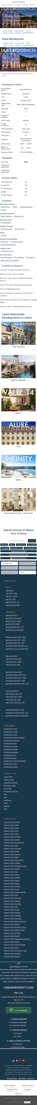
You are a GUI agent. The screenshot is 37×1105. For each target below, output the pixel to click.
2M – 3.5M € (32, 545)
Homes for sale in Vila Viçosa (12, 898)
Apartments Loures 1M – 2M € (15, 710)
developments (9, 725)
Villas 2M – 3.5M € (11, 596)
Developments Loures (10, 746)
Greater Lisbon (26, 100)
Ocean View (7, 788)
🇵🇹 (20, 1060)
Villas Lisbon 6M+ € (12, 656)
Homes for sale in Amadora (12, 901)
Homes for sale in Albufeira (12, 956)
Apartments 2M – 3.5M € (13, 621)
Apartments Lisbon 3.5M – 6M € (16, 637)
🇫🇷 (17, 1060)
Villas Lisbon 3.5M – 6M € (14, 659)
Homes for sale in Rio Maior (12, 933)
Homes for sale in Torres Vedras (13, 860)
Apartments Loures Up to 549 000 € (17, 715)
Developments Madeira (11, 752)
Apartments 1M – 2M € (13, 624)
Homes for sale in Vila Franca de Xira (15, 950)
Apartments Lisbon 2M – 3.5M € (16, 640)
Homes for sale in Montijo (11, 851)
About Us (30, 1078)
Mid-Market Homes (10, 785)
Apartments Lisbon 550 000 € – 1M (17, 646)
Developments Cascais (11, 732)
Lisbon (11, 33)
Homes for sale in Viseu (11, 907)
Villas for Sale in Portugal (18, 551)
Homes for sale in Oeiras (11, 834)
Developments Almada (11, 767)
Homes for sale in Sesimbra (12, 854)
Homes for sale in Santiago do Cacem (15, 866)
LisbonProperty (14, 966)
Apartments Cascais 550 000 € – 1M (17, 683)
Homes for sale (12, 5)
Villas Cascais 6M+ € (12, 691)
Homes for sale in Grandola (12, 837)
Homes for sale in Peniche (12, 869)
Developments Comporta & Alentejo (15, 761)
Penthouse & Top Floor (11, 791)
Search (32, 541)
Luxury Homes (8, 777)
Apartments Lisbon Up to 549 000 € (17, 649)
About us (32, 5)
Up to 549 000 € (30, 548)
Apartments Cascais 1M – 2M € (15, 681)
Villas (8, 587)
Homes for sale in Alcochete (12, 848)
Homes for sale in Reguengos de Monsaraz (17, 939)
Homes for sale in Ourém (11, 889)
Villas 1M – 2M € (11, 599)
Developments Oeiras (10, 735)
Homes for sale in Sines (11, 845)
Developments (18, 5)
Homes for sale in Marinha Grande (14, 930)
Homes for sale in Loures (11, 828)
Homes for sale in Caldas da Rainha (15, 892)
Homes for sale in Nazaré (11, 910)
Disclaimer (22, 1078)
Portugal (25, 5)
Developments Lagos (10, 764)
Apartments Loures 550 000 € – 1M (17, 713)
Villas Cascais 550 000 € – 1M (15, 702)
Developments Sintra (10, 743)
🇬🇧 (13, 1060)
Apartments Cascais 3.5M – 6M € (16, 675)
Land (5, 797)
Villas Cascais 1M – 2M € (13, 699)
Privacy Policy (12, 1078)
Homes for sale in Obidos (11, 883)
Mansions (7, 806)
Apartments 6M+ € (11, 615)
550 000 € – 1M (16, 548)
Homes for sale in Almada (11, 840)
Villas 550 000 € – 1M (12, 602)
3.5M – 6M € (21, 545)
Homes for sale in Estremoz (12, 912)
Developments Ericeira (11, 749)
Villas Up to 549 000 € (13, 605)
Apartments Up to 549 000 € (15, 630)
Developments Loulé (10, 758)
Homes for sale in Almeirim (12, 924)
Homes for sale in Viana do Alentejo (15, 945)
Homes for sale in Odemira (12, 863)
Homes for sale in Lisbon (11, 825)
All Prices (4, 545)
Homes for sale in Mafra (11, 857)
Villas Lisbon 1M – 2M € (13, 665)
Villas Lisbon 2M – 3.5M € (13, 662)
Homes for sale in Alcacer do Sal (14, 842)
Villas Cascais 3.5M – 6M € (14, 694)
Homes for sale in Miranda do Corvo (15, 921)
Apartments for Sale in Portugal (18, 554)
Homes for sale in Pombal (11, 880)
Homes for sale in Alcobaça (12, 953)
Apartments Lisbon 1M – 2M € (15, 643)
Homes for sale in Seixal (11, 948)
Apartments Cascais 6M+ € (14, 672)
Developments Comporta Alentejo (14, 737)
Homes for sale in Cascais (12, 822)
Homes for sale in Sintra (11, 831)
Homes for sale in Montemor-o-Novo (15, 927)
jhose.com (27, 1102)
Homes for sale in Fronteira (12, 886)
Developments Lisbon (10, 729)
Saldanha (18, 33)
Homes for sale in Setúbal (12, 875)
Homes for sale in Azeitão (11, 942)
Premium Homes (9, 780)
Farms (6, 803)
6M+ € (12, 545)
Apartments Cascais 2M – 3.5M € (16, 678)
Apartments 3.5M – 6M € (13, 618)
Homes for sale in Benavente (12, 918)
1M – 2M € (5, 548)
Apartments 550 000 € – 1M (14, 627)
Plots (5, 794)
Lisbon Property (18, 2)
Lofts (5, 809)
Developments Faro (10, 755)
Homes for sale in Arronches (12, 904)
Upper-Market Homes (10, 782)
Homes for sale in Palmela (12, 877)
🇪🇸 (23, 1060)
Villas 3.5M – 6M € (11, 593)
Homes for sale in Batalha (11, 936)
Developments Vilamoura (11, 740)
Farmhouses (7, 800)
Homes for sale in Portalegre (12, 915)
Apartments (10, 612)
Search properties (20, 558)
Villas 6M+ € (9, 590)
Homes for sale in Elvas (11, 872)
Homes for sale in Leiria (11, 895)
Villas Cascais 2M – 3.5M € (14, 697)
